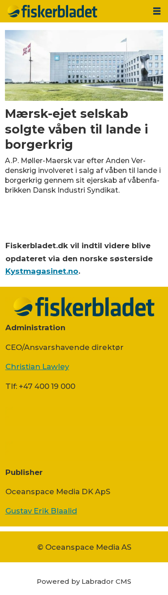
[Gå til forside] (73, 11)
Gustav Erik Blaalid (41, 510)
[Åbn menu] (157, 11)
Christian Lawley (37, 366)
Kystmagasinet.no (41, 271)
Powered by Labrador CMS (84, 581)
